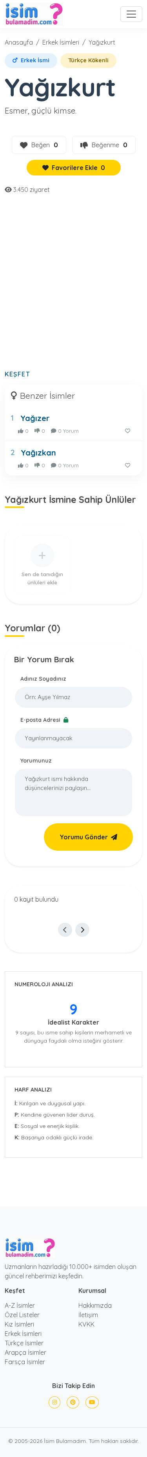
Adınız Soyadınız (43, 678)
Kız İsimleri (19, 1324)
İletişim (88, 1315)
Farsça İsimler (25, 1362)
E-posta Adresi (41, 719)
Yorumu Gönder (84, 837)
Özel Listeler (22, 1315)
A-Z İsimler (20, 1305)
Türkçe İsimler (24, 1343)
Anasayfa (19, 42)
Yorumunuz (36, 760)
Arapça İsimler (25, 1352)
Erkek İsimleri (60, 42)
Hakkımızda (95, 1305)
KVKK (86, 1324)
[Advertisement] (73, 286)
